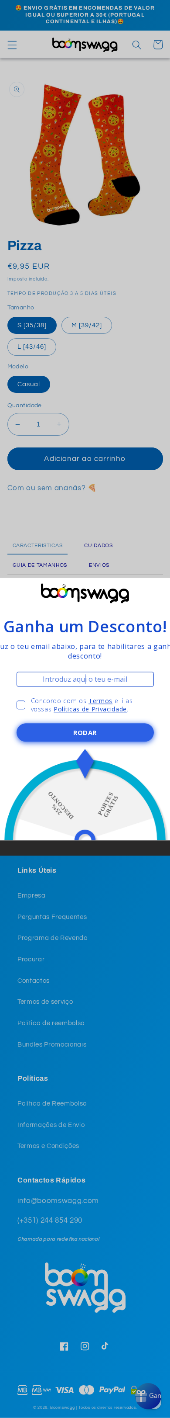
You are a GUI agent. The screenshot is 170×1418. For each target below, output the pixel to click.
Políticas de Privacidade (90, 709)
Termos (100, 701)
